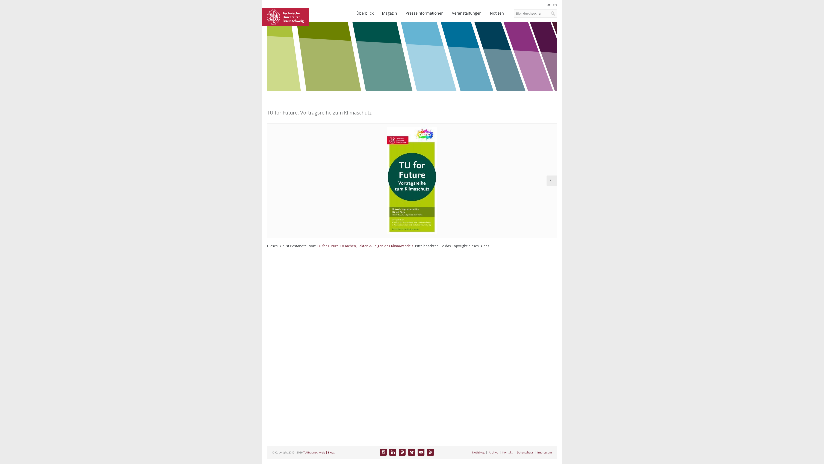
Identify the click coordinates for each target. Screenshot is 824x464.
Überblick (365, 13)
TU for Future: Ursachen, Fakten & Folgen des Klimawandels (365, 246)
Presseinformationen (425, 13)
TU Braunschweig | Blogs (319, 452)
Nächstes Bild (552, 181)
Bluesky (411, 452)
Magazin (389, 13)
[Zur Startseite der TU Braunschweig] (285, 16)
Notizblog (478, 452)
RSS (430, 452)
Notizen (497, 13)
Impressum (544, 452)
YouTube (421, 452)
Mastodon (402, 452)
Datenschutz (525, 452)
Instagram (383, 452)
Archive (493, 452)
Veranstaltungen (467, 13)
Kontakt (507, 452)
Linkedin (392, 452)
